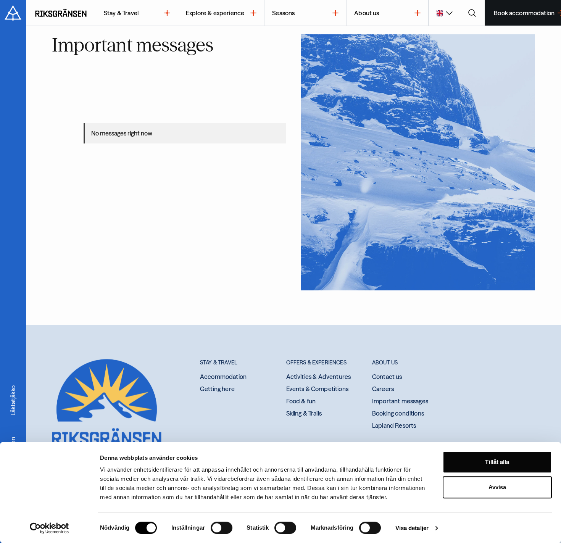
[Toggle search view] (472, 13)
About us (366, 13)
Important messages (400, 401)
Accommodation (223, 376)
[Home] (61, 13)
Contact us (387, 376)
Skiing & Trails (304, 413)
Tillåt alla (497, 462)
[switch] (221, 528)
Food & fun (301, 401)
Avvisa (497, 487)
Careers (383, 389)
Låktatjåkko (13, 400)
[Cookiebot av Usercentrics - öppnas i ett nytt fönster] (49, 528)
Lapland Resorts (394, 425)
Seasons (283, 13)
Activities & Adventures (318, 376)
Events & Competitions (317, 389)
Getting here (217, 389)
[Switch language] (444, 13)
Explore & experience (215, 13)
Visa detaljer (412, 528)
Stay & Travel (121, 13)
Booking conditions (398, 413)
